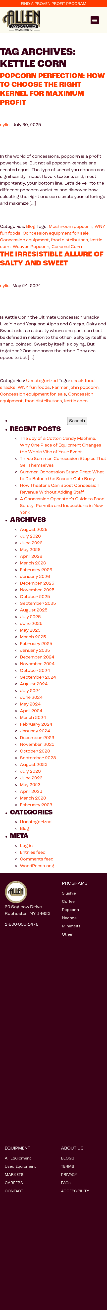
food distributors (69, 240)
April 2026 (31, 556)
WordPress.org (37, 865)
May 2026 (30, 549)
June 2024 (31, 697)
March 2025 (33, 637)
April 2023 (31, 791)
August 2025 (34, 610)
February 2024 (36, 724)
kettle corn (76, 400)
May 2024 (30, 704)
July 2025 (30, 616)
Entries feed (33, 852)
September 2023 (38, 757)
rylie (4, 124)
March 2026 (33, 563)
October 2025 (35, 596)
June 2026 (31, 543)
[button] (95, 20)
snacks (7, 387)
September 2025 (38, 603)
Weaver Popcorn (31, 246)
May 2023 (30, 784)
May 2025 (30, 630)
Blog (31, 226)
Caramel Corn (67, 246)
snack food (83, 380)
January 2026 (35, 576)
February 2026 (36, 569)
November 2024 (37, 663)
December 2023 (37, 737)
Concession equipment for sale (56, 233)
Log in (26, 845)
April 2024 (31, 710)
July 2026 (30, 536)
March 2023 (33, 798)
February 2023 (36, 804)
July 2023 (30, 771)
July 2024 (30, 690)
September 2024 (38, 677)
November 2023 (37, 744)
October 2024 (35, 670)
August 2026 (34, 529)
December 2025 (37, 583)
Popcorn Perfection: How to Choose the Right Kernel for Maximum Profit (52, 89)
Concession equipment (24, 240)
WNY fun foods (34, 387)
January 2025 (35, 650)
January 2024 (35, 731)
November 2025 (37, 590)
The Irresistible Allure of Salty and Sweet (52, 259)
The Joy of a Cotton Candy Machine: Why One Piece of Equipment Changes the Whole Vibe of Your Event (60, 445)
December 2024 (37, 657)
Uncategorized (42, 380)
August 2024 (34, 684)
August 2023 (34, 764)
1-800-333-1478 (22, 924)
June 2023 (31, 778)
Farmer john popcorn (75, 387)
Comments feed (37, 859)
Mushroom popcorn (70, 226)
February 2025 (36, 643)
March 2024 (33, 717)
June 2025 (31, 623)
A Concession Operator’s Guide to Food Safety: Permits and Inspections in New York (62, 505)
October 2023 (35, 751)
